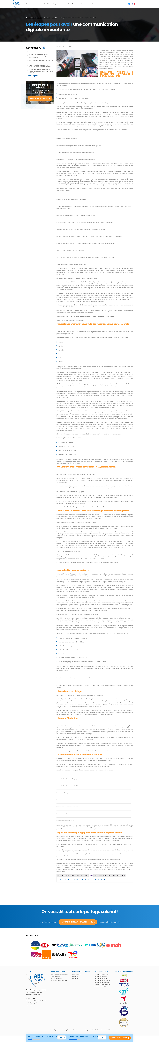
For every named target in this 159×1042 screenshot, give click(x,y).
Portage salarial (56, 976)
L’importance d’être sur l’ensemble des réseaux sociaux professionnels (41, 61)
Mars (69, 880)
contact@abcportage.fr (33, 1003)
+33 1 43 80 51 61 (30, 1005)
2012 (123, 876)
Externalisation (76, 974)
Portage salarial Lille (101, 987)
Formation (75, 978)
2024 (68, 876)
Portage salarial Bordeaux (102, 980)
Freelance (75, 976)
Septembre (94, 880)
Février (65, 880)
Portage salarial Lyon (101, 978)
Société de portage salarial (59, 974)
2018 (95, 876)
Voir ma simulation (119, 1038)
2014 (114, 876)
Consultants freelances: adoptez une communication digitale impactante (40, 55)
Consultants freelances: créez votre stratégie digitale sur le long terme (41, 71)
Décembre (115, 880)
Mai (76, 880)
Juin (80, 880)
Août (88, 880)
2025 (63, 876)
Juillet (84, 880)
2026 (58, 876)
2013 (118, 876)
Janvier (59, 880)
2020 (86, 876)
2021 (82, 876)
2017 (100, 876)
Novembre (107, 880)
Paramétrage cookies (87, 1030)
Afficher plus (33, 75)
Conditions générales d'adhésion (70, 1030)
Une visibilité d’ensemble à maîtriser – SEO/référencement (40, 65)
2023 (72, 876)
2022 (77, 876)
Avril (73, 880)
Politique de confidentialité (103, 1030)
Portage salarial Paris (101, 976)
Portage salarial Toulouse (102, 985)
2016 (104, 876)
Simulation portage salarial (59, 980)
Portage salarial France (102, 974)
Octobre (100, 880)
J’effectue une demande (39, 98)
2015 (109, 876)
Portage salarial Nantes (102, 982)
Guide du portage (56, 978)
